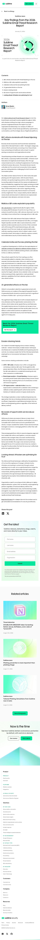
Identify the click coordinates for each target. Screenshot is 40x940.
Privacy (8, 922)
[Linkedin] (2, 934)
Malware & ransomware (8, 858)
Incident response (7, 827)
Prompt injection (7, 860)
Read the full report (7, 499)
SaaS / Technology (7, 874)
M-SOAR (5, 830)
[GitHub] (11, 934)
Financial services (7, 871)
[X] (7, 934)
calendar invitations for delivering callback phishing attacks (18, 248)
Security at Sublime (7, 912)
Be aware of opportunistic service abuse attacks (17, 92)
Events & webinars (7, 907)
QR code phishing (6, 208)
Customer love (6, 882)
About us (5, 892)
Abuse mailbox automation (9, 809)
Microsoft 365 (6, 840)
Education (5, 869)
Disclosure (20, 922)
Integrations (6, 789)
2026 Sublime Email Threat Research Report (17, 118)
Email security (6, 778)
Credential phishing (7, 850)
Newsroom (5, 895)
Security (14, 922)
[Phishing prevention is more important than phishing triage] (20, 654)
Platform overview (7, 787)
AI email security (7, 811)
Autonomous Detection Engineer (10, 798)
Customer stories (7, 884)
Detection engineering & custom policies (12, 822)
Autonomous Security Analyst (10, 795)
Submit (20, 563)
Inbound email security (8, 824)
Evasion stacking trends (10, 90)
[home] (7, 4)
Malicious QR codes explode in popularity (15, 82)
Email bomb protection (8, 853)
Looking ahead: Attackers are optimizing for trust (18, 95)
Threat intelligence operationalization (12, 832)
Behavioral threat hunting (9, 819)
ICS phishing (6, 855)
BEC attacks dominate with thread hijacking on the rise (19, 79)
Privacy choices (5, 925)
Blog (4, 905)
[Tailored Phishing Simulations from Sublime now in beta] (20, 690)
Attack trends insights (8, 817)
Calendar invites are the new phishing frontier (17, 85)
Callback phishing (7, 848)
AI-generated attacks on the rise (13, 87)
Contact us (5, 897)
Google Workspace (7, 838)
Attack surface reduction (9, 814)
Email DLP (5, 780)
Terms (2, 922)
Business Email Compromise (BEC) (11, 845)
